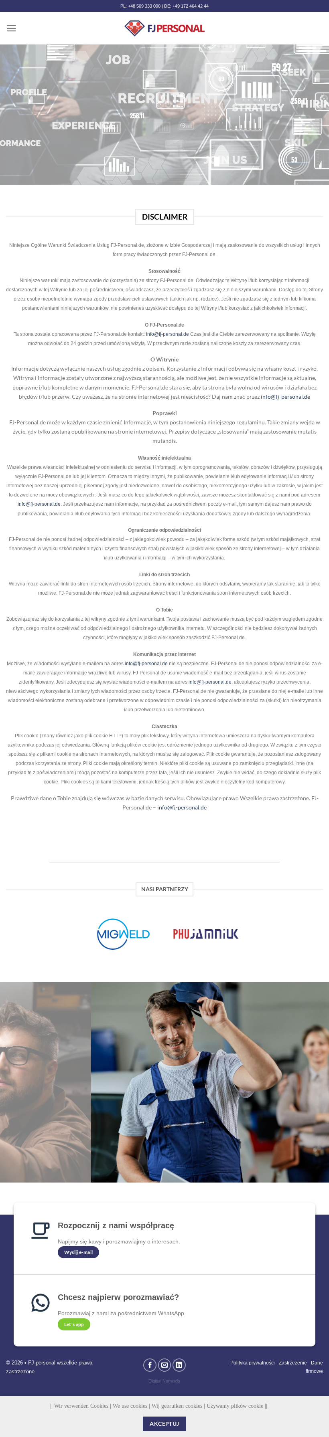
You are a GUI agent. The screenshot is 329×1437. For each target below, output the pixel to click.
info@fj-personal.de (167, 334)
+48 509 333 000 (144, 6)
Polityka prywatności (252, 1362)
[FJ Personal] (164, 28)
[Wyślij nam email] (164, 1365)
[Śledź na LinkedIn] (179, 1365)
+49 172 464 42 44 (191, 6)
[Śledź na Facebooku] (149, 1365)
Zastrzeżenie (293, 1362)
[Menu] (11, 28)
